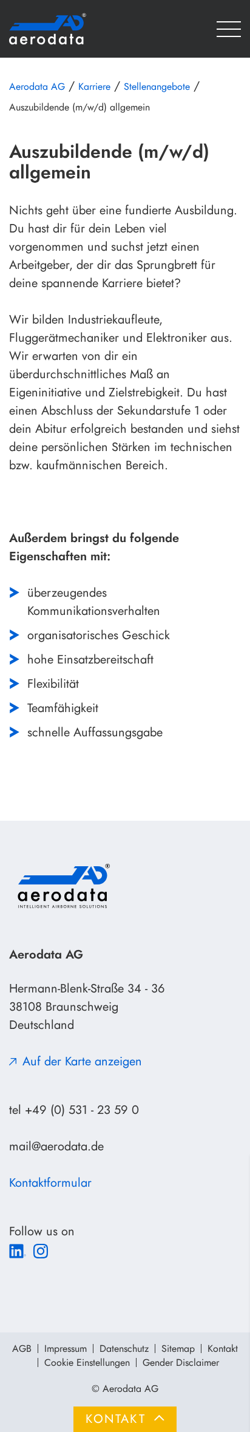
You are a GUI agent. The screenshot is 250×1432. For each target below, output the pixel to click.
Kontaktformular (50, 1183)
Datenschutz (124, 1349)
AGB (22, 1349)
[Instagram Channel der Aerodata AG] (40, 1249)
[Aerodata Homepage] (66, 29)
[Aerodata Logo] (62, 886)
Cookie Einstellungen (87, 1362)
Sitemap (178, 1349)
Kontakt (223, 1349)
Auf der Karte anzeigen (82, 1061)
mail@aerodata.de (56, 1146)
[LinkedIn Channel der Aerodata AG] (17, 1249)
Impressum (65, 1349)
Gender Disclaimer (181, 1362)
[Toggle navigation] (229, 29)
